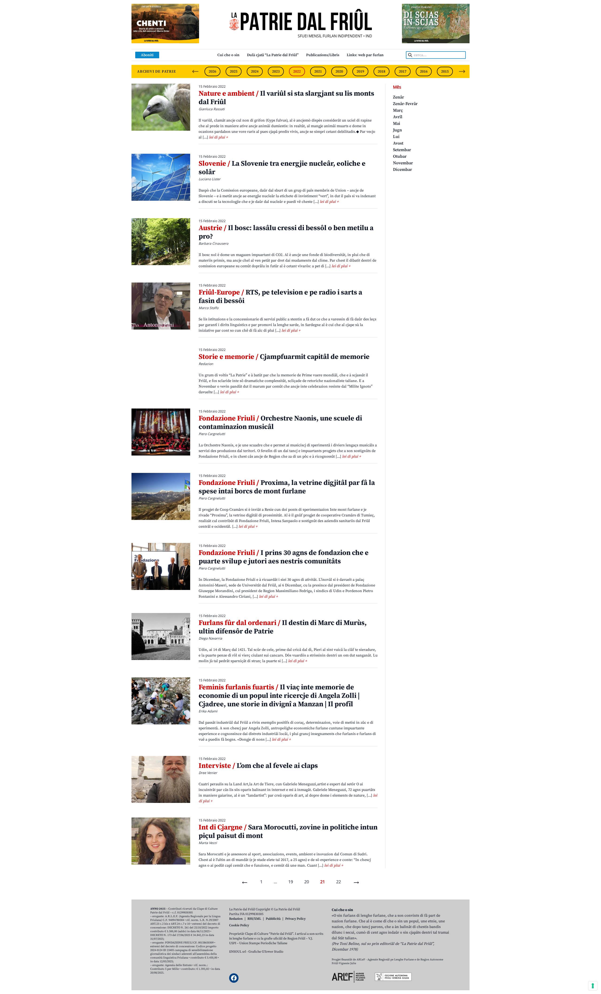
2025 (233, 71)
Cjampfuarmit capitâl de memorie (284, 356)
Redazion (236, 919)
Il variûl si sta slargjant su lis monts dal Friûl (286, 97)
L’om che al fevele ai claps (258, 765)
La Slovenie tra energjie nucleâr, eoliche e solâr (282, 168)
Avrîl (397, 117)
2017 (402, 71)
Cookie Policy (239, 925)
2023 (276, 71)
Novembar (403, 163)
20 (306, 881)
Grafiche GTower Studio (265, 952)
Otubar (400, 156)
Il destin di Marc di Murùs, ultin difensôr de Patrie (283, 627)
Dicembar (402, 169)
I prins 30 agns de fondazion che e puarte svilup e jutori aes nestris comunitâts (284, 557)
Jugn (397, 130)
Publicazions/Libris (322, 55)
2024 (254, 71)
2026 (212, 71)
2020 (339, 71)
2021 (318, 71)
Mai (396, 123)
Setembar (402, 150)
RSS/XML (254, 919)
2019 (360, 71)
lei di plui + (218, 137)
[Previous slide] (195, 71)
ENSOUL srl (237, 952)
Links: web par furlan (365, 55)
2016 (424, 71)
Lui (396, 136)
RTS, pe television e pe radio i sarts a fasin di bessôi (280, 296)
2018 (381, 71)
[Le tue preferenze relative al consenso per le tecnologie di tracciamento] (592, 985)
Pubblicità (273, 919)
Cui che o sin (228, 55)
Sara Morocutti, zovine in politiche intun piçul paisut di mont (288, 831)
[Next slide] (462, 71)
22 (338, 881)
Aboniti (147, 55)
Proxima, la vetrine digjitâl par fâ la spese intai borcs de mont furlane (287, 487)
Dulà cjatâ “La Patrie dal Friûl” (273, 55)
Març (398, 110)
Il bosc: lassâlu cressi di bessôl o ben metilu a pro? (286, 232)
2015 (445, 71)
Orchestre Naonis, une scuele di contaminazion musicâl (280, 422)
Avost (398, 143)
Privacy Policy (295, 919)
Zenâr (398, 97)
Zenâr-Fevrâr (405, 103)
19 (290, 881)
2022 (297, 71)
